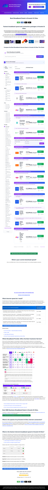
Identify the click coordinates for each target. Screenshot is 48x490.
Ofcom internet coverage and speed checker (12, 442)
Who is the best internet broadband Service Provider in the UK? (15, 407)
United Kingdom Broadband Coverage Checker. (12, 440)
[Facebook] (22, 22)
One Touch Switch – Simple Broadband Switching (13, 330)
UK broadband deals (11, 488)
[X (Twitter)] (25, 22)
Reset (8, 231)
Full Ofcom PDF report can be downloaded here (12, 405)
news (20, 487)
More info (39, 80)
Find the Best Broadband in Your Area (36, 4)
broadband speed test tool (10, 487)
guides (23, 487)
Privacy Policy (36, 12)
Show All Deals (42, 246)
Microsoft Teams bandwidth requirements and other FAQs (14, 336)
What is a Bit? (6, 332)
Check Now (41, 56)
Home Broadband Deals (8, 12)
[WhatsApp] (18, 22)
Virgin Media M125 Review (9, 334)
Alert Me (41, 143)
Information (30, 12)
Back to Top (36, 246)
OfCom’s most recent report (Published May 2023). (16, 348)
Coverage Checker (16, 12)
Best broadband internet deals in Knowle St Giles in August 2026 (15, 403)
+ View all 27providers (7, 228)
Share (43, 79)
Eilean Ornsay (22, 488)
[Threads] (29, 22)
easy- (27, 487)
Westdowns (17, 488)
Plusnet (15, 396)
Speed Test (21, 12)
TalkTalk (22, 397)
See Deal (40, 77)
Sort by (16, 66)
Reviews (26, 12)
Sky (17, 396)
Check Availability (38, 6)
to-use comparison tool (31, 487)
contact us (31, 36)
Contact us (42, 12)
